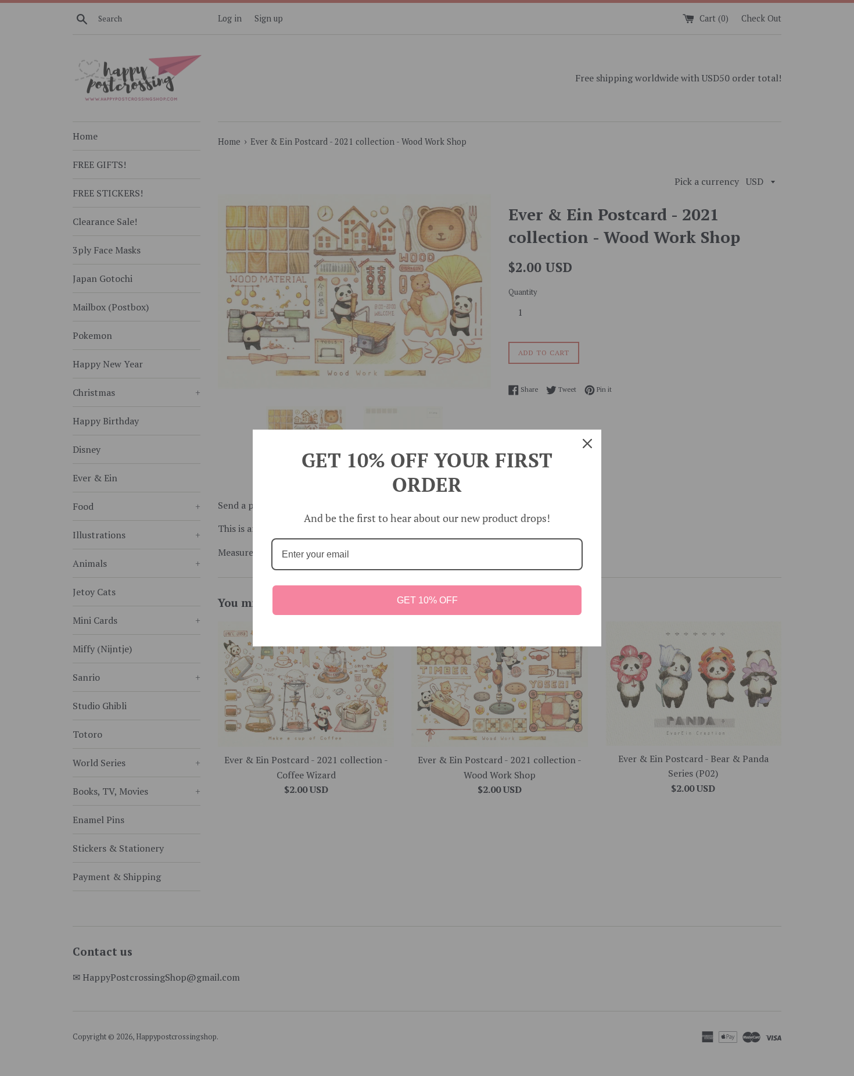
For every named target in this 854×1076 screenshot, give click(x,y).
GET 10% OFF (427, 600)
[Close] (587, 443)
